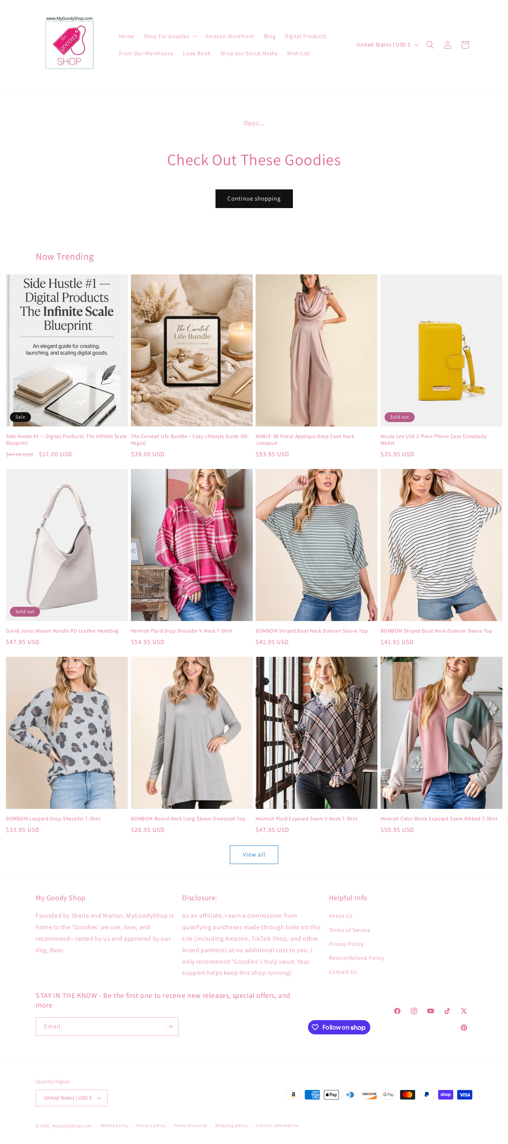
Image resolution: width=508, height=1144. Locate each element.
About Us (341, 915)
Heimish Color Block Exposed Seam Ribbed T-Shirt (439, 819)
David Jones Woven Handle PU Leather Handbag (62, 631)
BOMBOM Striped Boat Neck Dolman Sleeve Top (312, 631)
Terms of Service (350, 930)
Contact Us (343, 971)
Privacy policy (151, 1125)
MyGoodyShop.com (72, 1126)
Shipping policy (231, 1125)
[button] (169, 36)
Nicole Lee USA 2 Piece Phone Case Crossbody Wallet (434, 439)
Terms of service (190, 1125)
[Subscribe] (169, 1026)
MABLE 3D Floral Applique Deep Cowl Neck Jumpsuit (305, 439)
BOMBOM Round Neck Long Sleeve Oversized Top (188, 819)
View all (254, 854)
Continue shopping (254, 198)
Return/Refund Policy (356, 957)
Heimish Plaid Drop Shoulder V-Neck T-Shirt (182, 631)
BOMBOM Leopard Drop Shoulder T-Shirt (53, 819)
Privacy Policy (346, 943)
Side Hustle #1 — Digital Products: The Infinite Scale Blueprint (66, 439)
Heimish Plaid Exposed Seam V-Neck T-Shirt (307, 819)
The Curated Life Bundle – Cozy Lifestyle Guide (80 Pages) (189, 439)
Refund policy (115, 1125)
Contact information (277, 1125)
